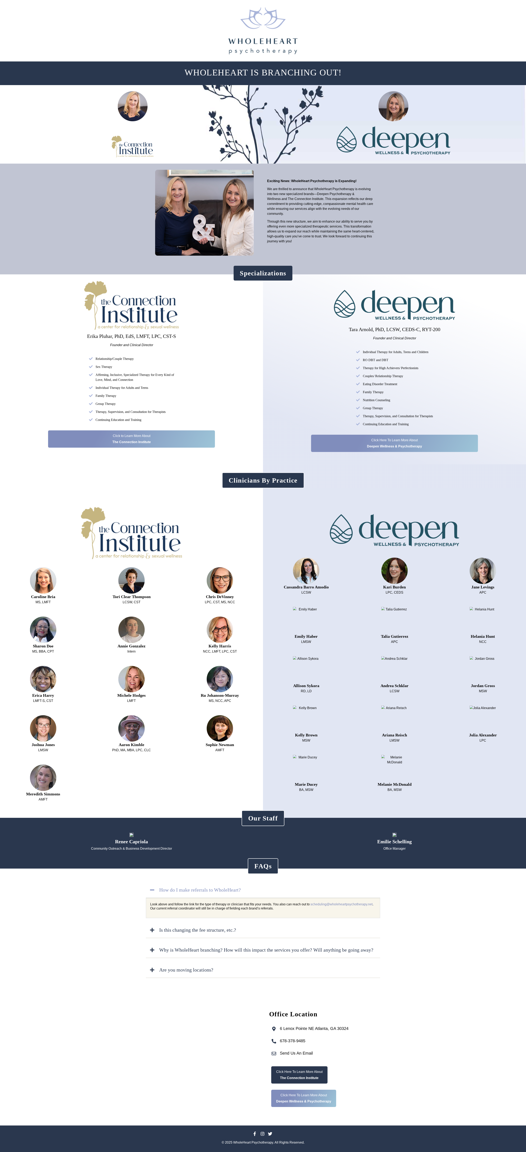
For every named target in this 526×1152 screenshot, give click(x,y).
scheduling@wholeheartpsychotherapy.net (341, 904)
